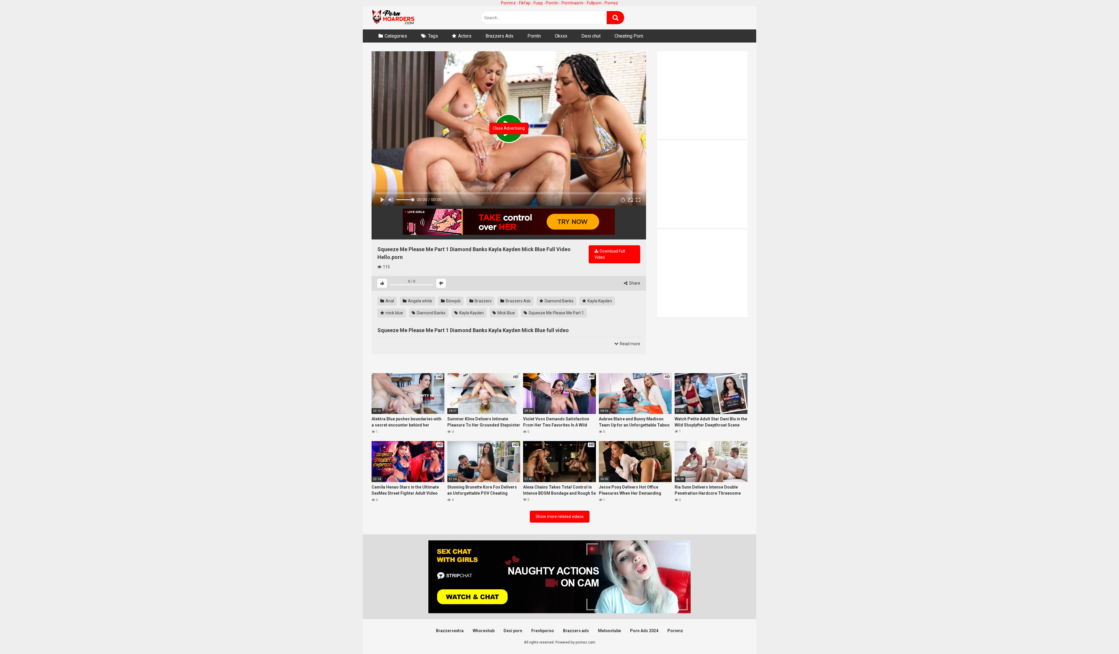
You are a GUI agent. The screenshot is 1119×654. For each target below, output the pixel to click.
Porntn (552, 3)
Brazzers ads (576, 630)
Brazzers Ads (499, 36)
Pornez (611, 3)
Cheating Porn (629, 36)
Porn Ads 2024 (644, 630)
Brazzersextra (450, 630)
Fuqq (538, 3)
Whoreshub (484, 630)
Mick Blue (506, 313)
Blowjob (453, 301)
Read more (629, 343)
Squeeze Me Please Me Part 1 (556, 313)
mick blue (394, 313)
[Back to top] (1099, 636)
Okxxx (561, 36)
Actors (464, 36)
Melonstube (609, 630)
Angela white (419, 301)
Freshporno (542, 630)
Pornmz (508, 3)
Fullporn (594, 3)
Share (634, 283)
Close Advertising (509, 128)
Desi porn (513, 630)
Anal (389, 301)
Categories (396, 36)
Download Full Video (609, 254)
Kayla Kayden (599, 301)
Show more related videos (560, 516)
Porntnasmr (573, 3)
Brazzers (483, 301)
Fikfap (524, 3)
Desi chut (591, 36)
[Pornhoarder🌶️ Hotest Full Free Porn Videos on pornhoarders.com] (393, 18)
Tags (433, 36)
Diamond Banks (558, 301)
